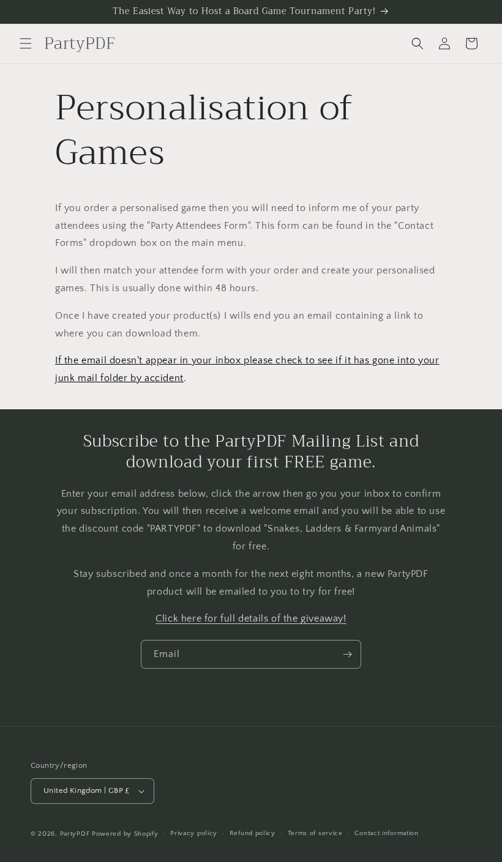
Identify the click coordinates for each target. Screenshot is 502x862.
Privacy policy (193, 833)
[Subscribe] (347, 654)
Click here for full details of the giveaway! (250, 618)
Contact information (386, 833)
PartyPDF (75, 834)
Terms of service (315, 833)
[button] (25, 43)
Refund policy (252, 833)
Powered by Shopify (125, 834)
